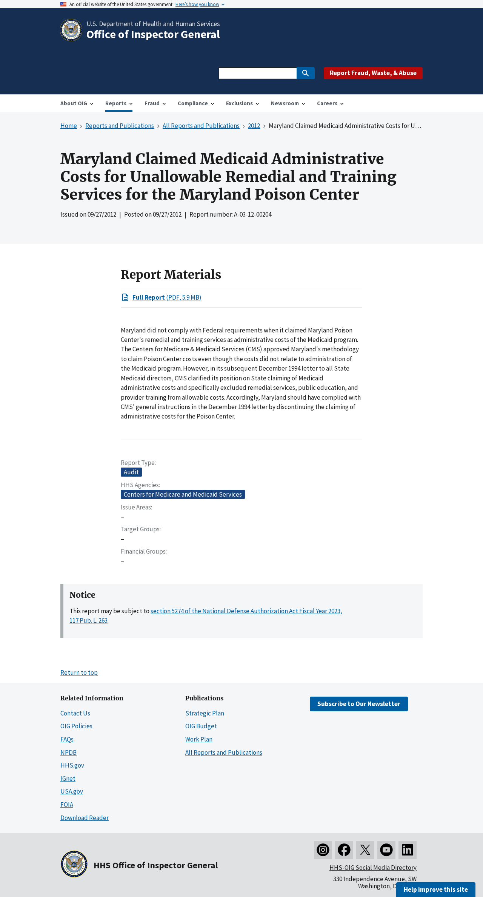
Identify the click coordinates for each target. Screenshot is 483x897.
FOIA (66, 804)
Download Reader (84, 818)
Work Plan (198, 739)
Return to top (79, 672)
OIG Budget (201, 726)
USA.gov (71, 791)
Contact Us (75, 713)
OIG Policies (76, 726)
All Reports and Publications (223, 752)
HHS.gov (72, 765)
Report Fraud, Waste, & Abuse (373, 73)
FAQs (67, 739)
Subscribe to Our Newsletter (358, 704)
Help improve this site (436, 889)
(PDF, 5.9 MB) (167, 297)
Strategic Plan (204, 713)
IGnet (67, 778)
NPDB (68, 752)
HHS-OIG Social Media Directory (373, 867)
